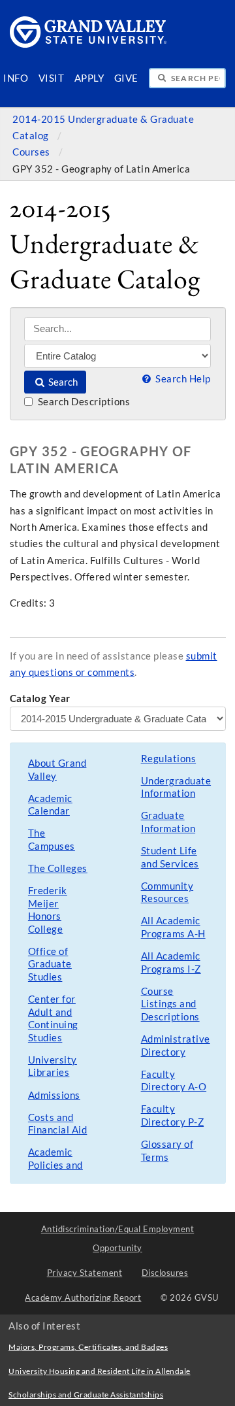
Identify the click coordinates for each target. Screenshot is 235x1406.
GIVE (126, 78)
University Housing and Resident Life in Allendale (99, 1371)
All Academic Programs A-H (173, 927)
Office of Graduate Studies (50, 964)
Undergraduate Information (176, 787)
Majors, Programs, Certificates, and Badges (88, 1347)
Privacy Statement (85, 1272)
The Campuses (51, 840)
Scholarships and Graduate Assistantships (85, 1394)
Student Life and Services (170, 857)
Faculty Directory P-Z (172, 1115)
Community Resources (167, 892)
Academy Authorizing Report (83, 1297)
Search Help (181, 378)
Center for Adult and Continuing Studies (53, 1018)
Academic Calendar (50, 805)
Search (62, 382)
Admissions (54, 1095)
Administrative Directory (175, 1045)
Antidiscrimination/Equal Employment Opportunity (118, 1238)
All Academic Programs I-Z (171, 962)
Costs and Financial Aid (57, 1124)
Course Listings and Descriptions (170, 1004)
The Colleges (57, 868)
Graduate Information (168, 822)
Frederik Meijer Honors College (47, 910)
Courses (32, 152)
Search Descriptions (82, 401)
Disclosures (165, 1272)
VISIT (52, 78)
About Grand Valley (57, 770)
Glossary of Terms (167, 1151)
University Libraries (52, 1066)
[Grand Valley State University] (88, 44)
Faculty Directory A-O (174, 1081)
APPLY (89, 78)
